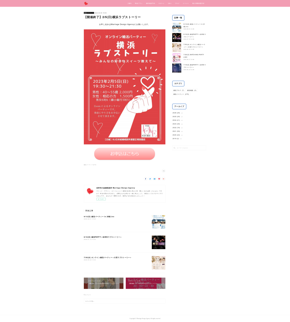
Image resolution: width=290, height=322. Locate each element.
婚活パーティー (88, 13)
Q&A (170, 3)
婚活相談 (191, 90)
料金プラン (139, 3)
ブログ (177, 3)
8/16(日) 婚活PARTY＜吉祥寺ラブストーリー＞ (103, 237)
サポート (161, 3)
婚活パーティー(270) (90, 165)
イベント (186, 3)
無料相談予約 (150, 3)
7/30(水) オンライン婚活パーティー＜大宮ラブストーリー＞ (108, 257)
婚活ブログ (178, 90)
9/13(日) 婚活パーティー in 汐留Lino (99, 216)
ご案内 (129, 3)
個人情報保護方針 (198, 3)
